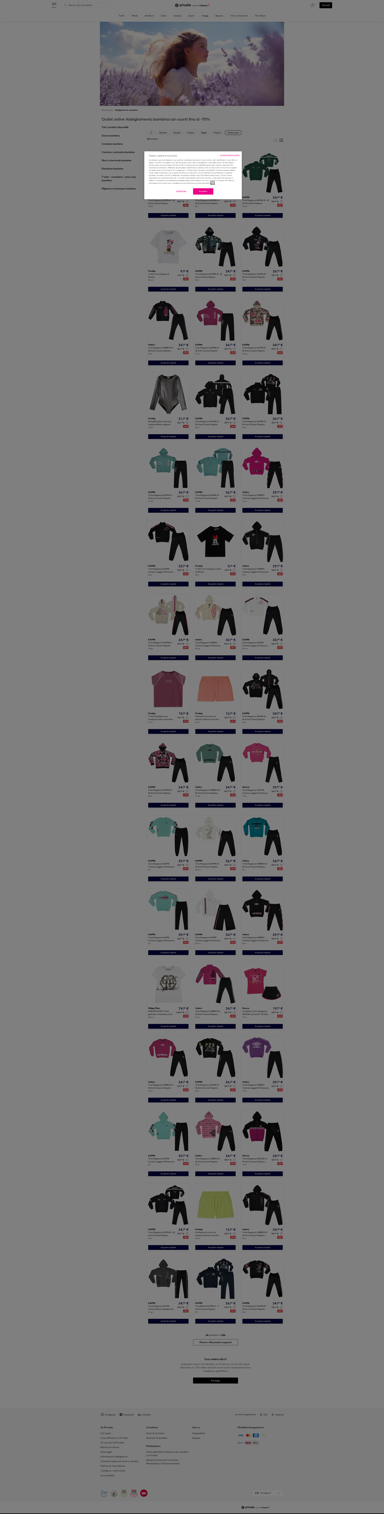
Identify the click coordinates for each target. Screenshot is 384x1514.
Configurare (181, 191)
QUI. (212, 183)
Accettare (203, 191)
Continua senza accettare (230, 155)
